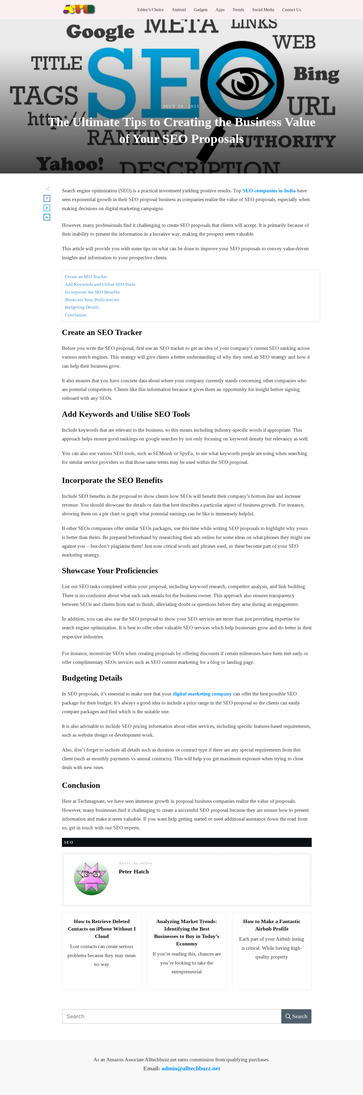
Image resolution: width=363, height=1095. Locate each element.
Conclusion (75, 314)
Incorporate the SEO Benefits (92, 292)
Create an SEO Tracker (86, 276)
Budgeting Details (82, 307)
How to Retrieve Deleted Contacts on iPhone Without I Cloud (102, 928)
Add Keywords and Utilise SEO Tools (100, 284)
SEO (69, 842)
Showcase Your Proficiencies (92, 299)
